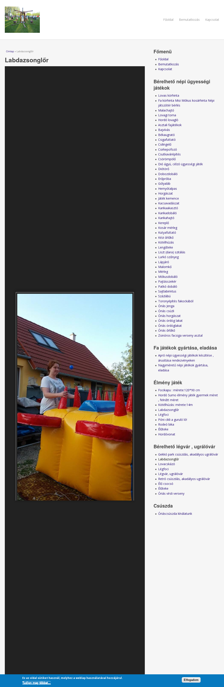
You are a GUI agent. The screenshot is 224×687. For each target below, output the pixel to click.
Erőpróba (164, 179)
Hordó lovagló (168, 120)
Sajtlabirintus (167, 291)
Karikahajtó (166, 218)
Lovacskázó (166, 464)
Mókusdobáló (168, 277)
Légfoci (163, 414)
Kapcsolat (212, 19)
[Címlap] (112, 20)
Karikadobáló (167, 213)
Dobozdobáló (168, 174)
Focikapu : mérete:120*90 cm (179, 390)
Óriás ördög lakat (170, 320)
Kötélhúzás (166, 242)
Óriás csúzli (166, 311)
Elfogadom (191, 680)
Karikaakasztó (168, 208)
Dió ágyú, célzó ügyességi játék (180, 164)
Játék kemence (168, 198)
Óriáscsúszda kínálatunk (175, 513)
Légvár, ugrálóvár (170, 474)
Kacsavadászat (168, 203)
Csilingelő (164, 144)
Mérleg (163, 272)
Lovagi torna (167, 115)
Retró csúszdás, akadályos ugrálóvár (184, 479)
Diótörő (163, 169)
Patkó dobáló (167, 286)
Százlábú (164, 296)
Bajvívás (164, 130)
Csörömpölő (167, 159)
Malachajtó (166, 110)
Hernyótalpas (167, 188)
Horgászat (165, 193)
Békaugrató (166, 135)
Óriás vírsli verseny (171, 493)
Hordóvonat (166, 434)
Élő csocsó (165, 484)
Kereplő (163, 223)
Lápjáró (163, 262)
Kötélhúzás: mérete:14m (175, 405)
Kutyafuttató (167, 232)
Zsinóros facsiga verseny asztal (180, 335)
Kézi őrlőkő (165, 237)
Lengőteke (165, 247)
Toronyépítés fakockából (175, 301)
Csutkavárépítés (169, 154)
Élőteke (163, 429)
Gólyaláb (164, 183)
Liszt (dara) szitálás (171, 252)
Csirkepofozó (167, 149)
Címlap (10, 51)
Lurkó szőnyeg (168, 257)
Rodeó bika (166, 424)
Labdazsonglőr (168, 410)
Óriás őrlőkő (166, 330)
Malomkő (165, 267)
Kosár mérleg (167, 228)
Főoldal (168, 19)
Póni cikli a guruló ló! (172, 419)
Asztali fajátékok (170, 125)
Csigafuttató (167, 139)
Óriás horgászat (169, 316)
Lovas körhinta (168, 95)
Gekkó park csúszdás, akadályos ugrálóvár (188, 454)
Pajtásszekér (167, 281)
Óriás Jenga (166, 306)
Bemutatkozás (189, 19)
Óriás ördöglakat (170, 325)
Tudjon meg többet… (36, 682)
